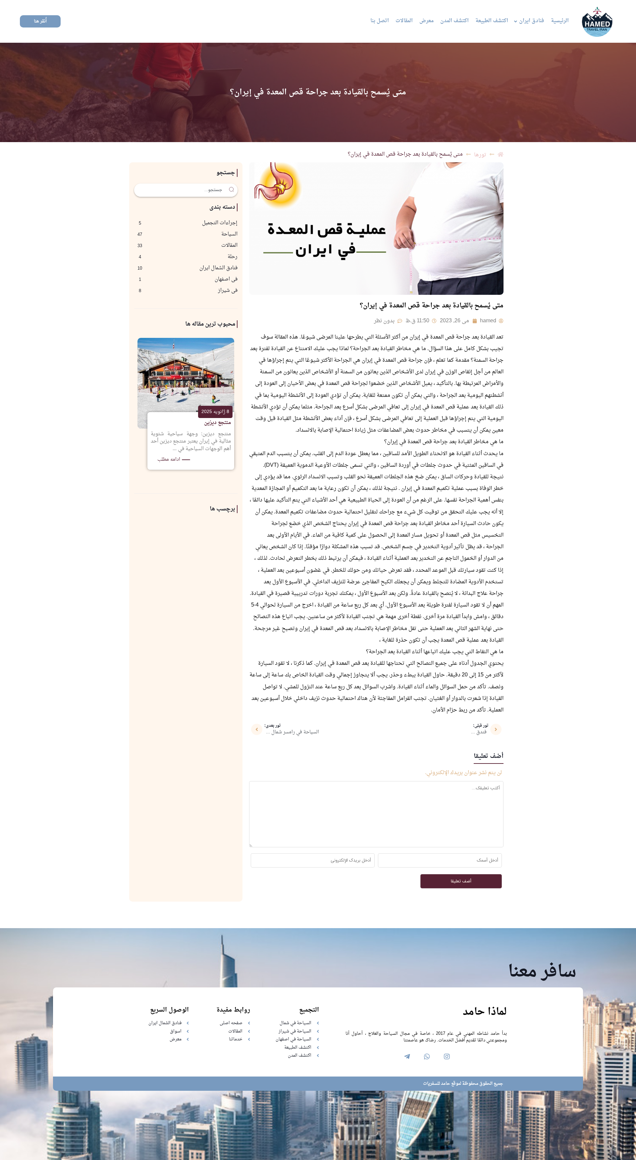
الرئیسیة (560, 21)
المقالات (404, 21)
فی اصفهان (226, 279)
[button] (40, 21)
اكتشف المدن (454, 21)
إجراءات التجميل (220, 223)
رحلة (233, 257)
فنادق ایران (531, 21)
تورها (480, 155)
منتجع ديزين (218, 423)
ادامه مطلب (169, 459)
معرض (426, 21)
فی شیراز (228, 290)
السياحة (229, 234)
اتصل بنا (379, 21)
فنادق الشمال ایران (218, 268)
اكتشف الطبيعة (491, 21)
